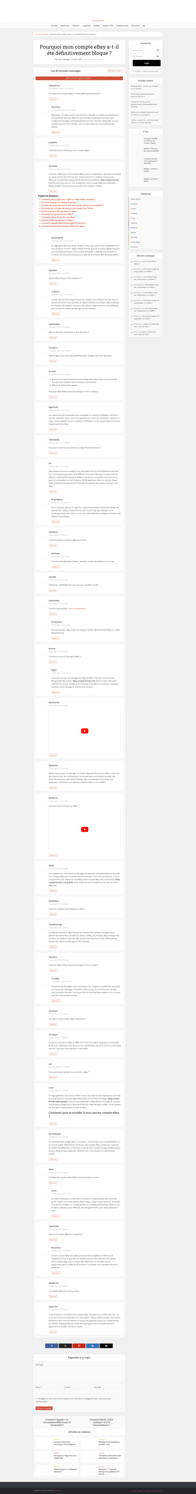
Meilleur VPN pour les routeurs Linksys (151, 150)
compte (88, 59)
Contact (153, 1491)
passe (101, 59)
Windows (65, 25)
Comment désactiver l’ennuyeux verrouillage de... (65, 1443)
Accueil (54, 25)
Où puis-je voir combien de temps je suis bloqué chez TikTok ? (67, 208)
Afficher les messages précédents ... (79, 78)
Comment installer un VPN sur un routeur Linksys (151, 140)
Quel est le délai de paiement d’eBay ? (57, 220)
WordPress (58, 1490)
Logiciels (86, 25)
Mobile (96, 25)
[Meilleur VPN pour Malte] (137, 181)
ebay (95, 59)
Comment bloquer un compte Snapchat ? (59, 202)
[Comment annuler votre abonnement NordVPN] (137, 161)
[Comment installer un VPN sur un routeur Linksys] (137, 141)
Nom (38, 1387)
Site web (97, 1387)
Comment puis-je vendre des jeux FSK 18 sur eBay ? (63, 226)
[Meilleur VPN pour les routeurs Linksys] (137, 151)
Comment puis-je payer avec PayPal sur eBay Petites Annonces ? (68, 199)
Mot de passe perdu (150, 71)
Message (39, 1364)
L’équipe (147, 1491)
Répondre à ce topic (114, 71)
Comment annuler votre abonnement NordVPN (151, 161)
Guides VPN (108, 25)
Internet (75, 25)
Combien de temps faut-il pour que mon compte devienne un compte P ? (72, 205)
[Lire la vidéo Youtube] (85, 731)
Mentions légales (137, 1491)
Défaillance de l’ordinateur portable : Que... (109, 1443)
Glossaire (136, 25)
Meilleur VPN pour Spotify (151, 170)
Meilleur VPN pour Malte (151, 180)
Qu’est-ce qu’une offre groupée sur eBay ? (59, 211)
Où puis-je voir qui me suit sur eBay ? (57, 214)
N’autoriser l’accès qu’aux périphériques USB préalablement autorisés (144, 104)
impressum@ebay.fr (77, 608)
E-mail (68, 1387)
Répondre (53, 99)
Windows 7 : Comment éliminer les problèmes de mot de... (109, 1471)
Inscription (137, 71)
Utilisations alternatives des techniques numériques (110, 1456)
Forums (45, 34)
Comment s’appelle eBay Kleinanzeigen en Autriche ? (63, 223)
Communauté (122, 25)
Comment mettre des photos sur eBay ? (58, 217)
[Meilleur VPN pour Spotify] (137, 171)
